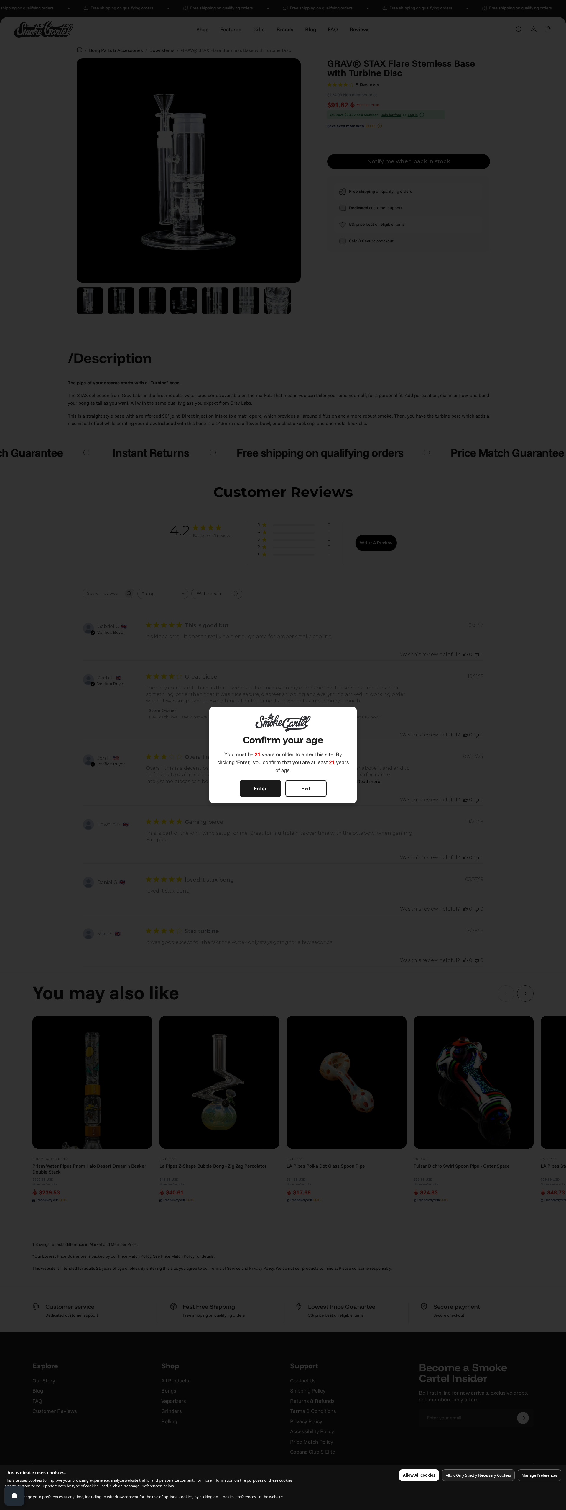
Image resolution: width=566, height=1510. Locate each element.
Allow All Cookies (419, 1475)
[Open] (14, 1496)
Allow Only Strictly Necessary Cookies (478, 1475)
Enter (260, 788)
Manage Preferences (539, 1475)
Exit (305, 788)
